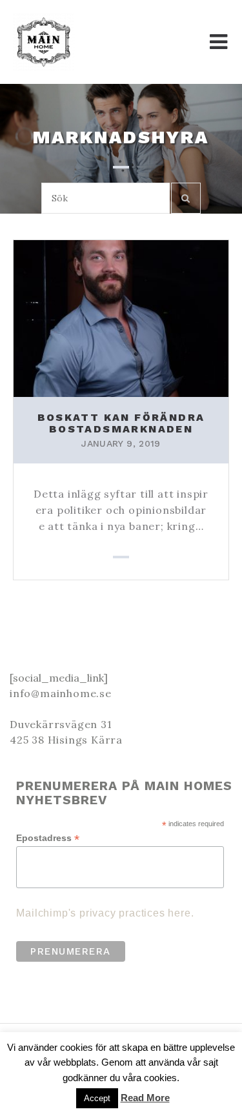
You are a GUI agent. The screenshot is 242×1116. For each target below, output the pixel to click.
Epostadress (47, 838)
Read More (145, 1097)
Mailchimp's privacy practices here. (105, 913)
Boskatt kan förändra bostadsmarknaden (121, 423)
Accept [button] (97, 1098)
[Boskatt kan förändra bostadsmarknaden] (121, 317)
